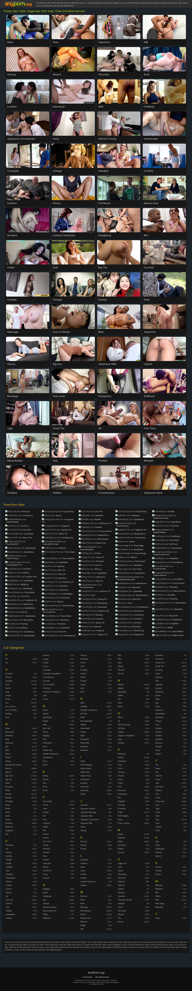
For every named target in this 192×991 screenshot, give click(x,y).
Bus (7, 834)
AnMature (136, 515)
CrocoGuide (28, 534)
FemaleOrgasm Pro (14, 565)
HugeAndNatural (159, 575)
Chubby (8, 885)
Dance (45, 710)
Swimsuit (159, 743)
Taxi (157, 772)
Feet (45, 819)
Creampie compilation (52, 674)
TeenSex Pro (66, 530)
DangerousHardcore (161, 554)
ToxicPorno (174, 526)
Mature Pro (100, 577)
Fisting (45, 845)
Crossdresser (48, 677)
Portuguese (122, 794)
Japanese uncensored (89, 819)
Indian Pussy (85, 776)
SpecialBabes (178, 631)
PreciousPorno (106, 531)
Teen (157, 783)
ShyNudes (173, 587)
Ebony (45, 776)
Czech (45, 699)
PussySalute (29, 592)
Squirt (157, 706)
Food (45, 856)
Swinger (158, 746)
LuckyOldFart (177, 579)
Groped (83, 681)
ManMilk (97, 519)
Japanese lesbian (87, 809)
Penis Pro (62, 632)
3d (6, 663)
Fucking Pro (102, 599)
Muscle (121, 674)
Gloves (83, 663)
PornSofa (61, 624)
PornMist (171, 595)
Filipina (46, 834)
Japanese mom (86, 816)
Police (120, 779)
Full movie (47, 871)
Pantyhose (122, 761)
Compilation (10, 914)
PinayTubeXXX (12, 544)
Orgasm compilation (126, 736)
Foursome (47, 863)
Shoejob (121, 903)
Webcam (158, 885)
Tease (157, 779)
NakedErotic (139, 519)
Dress (45, 761)
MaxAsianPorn (179, 591)
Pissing (121, 776)
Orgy (120, 739)
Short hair (122, 911)
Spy (157, 703)
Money (120, 666)
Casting (8, 856)
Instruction (84, 787)
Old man (121, 728)
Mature (83, 914)
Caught (8, 863)
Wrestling (159, 907)
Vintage (158, 871)
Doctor (45, 732)
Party (120, 765)
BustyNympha (142, 595)
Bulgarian (9, 830)
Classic (8, 892)
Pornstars (122, 790)
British (8, 819)
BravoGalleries (69, 558)
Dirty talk (47, 728)
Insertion (83, 783)
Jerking (83, 830)
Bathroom (9, 743)
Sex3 (93, 595)
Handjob (83, 706)
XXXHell (170, 512)
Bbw (7, 750)
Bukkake (9, 827)
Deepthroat (47, 717)
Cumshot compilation (51, 692)
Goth (82, 666)
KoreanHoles (177, 548)
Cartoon (8, 852)
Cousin (45, 666)
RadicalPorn (176, 522)
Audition (8, 714)
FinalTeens (63, 586)
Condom (8, 918)
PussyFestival (178, 583)
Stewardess (160, 714)
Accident (9, 674)
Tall (156, 765)
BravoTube (63, 590)
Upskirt (158, 856)
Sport (157, 699)
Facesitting (47, 801)
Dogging (46, 736)
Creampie (47, 670)
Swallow (158, 736)
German (46, 903)
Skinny (120, 922)
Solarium (158, 677)
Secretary (122, 878)
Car (6, 849)
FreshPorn (173, 599)
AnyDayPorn (140, 573)
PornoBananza (142, 607)
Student (158, 728)
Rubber (121, 849)
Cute (45, 695)
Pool (119, 787)
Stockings (159, 717)
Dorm (45, 746)
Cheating (9, 874)
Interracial (84, 790)
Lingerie (83, 885)
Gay (44, 900)
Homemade (85, 728)
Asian (7, 699)
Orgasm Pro (102, 634)
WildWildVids (30, 608)
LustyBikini (174, 624)
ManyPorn (136, 587)
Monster (121, 670)
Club (7, 907)
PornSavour (65, 598)
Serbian (121, 889)
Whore (158, 896)
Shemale (121, 896)
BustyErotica (140, 534)
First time (47, 841)
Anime (8, 688)
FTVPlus (97, 553)
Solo (157, 681)
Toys (157, 819)
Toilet (157, 816)
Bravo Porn (27, 538)
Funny (45, 874)
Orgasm (121, 732)
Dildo (45, 725)
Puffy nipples (123, 816)
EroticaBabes (67, 594)
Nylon (120, 706)
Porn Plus (26, 596)
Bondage (9, 801)
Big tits (8, 779)
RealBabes (174, 558)
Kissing (83, 841)
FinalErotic (100, 631)
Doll (44, 739)
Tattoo (157, 768)
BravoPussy (139, 631)
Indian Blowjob (86, 765)
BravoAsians (103, 539)
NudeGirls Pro (31, 600)
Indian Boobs (85, 768)
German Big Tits (49, 911)
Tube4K (170, 627)
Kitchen (83, 845)
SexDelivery (29, 632)
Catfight (8, 860)
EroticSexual (140, 561)
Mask (82, 903)
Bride (7, 816)
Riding (120, 841)
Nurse (120, 703)
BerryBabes (138, 549)
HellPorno (62, 548)
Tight (157, 809)
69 (6, 659)
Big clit (8, 772)
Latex (82, 867)
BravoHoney (103, 603)
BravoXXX (173, 616)
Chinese (8, 882)
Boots (7, 805)
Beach (8, 757)
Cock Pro (98, 512)
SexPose (25, 526)
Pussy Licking (123, 823)
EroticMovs (138, 619)
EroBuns (24, 628)
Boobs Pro (100, 623)
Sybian (158, 754)
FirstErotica (28, 515)
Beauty (8, 761)
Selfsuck (121, 885)
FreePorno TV (104, 591)
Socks (158, 674)
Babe (7, 728)
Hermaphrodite (86, 721)
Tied (157, 805)
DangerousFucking (160, 518)
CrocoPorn (137, 623)
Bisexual (9, 787)
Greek (82, 677)
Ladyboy (83, 863)
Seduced (121, 882)
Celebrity (9, 867)
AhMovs (134, 557)
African (8, 677)
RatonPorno (28, 604)
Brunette (8, 823)
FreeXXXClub (141, 512)
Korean (83, 849)
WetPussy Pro (105, 523)
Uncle (157, 845)
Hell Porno (173, 544)
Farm (45, 809)
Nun (119, 699)
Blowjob (8, 798)
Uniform (158, 852)
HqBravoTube (177, 635)
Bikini (7, 783)
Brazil (7, 812)
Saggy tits (122, 863)
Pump (120, 819)
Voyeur (158, 874)
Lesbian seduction (87, 882)
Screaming (122, 874)
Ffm (44, 830)
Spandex (158, 684)
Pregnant (121, 801)
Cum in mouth (48, 684)
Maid (82, 900)
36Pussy (97, 569)
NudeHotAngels (12, 522)
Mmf (119, 659)
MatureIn (97, 627)
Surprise (158, 732)
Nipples (121, 688)
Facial (45, 805)
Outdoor (121, 743)
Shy (119, 918)
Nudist (120, 695)
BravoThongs (140, 553)
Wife (157, 900)
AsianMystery (67, 538)
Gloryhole (84, 659)
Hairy (82, 703)
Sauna (120, 871)
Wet (157, 892)
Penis (120, 768)
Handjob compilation (88, 710)
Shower (121, 914)
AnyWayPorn (177, 620)
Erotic (45, 787)
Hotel (82, 736)
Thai (157, 794)
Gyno (82, 692)
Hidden (83, 725)
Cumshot (46, 688)
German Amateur (50, 907)
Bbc (7, 746)
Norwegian (122, 692)
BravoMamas (177, 562)
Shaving (121, 892)
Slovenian (159, 659)
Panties (121, 757)
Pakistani (121, 754)
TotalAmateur (30, 616)
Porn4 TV (99, 565)
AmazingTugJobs (87, 549)
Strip (157, 725)
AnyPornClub (30, 548)
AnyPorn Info (140, 538)
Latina (82, 871)
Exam (45, 790)
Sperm (158, 695)
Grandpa (83, 670)
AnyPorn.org (18, 4)
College (8, 911)
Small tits (159, 666)
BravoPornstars (122, 526)
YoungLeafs (65, 526)
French (45, 867)
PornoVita (99, 619)
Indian (82, 761)
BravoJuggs (139, 545)
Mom (120, 663)
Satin (120, 867)
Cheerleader (10, 878)
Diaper (45, 721)
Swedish (158, 739)
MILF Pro (61, 570)
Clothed (8, 903)
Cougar (46, 659)
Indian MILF (85, 772)
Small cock (160, 663)
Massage (84, 907)
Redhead (121, 838)
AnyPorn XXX (31, 577)
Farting (45, 812)
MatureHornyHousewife (125, 579)
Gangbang (47, 896)
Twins (157, 830)
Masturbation (85, 911)
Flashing (46, 849)
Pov (119, 798)
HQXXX (60, 602)
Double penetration (50, 754)
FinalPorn (25, 573)
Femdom (46, 823)
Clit (6, 896)
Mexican (83, 922)
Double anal (48, 750)
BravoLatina (139, 611)
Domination (47, 743)
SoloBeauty (28, 588)
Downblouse (48, 757)
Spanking (159, 692)
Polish (120, 783)
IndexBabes (28, 581)
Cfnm (7, 871)
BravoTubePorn (49, 612)
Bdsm (7, 754)
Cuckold (46, 681)
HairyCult (61, 574)
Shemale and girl (125, 900)
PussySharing (68, 512)
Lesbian (83, 878)
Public (120, 812)
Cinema (8, 889)
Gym (82, 688)
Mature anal (85, 918)
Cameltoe (9, 845)
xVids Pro (99, 581)
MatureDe (99, 515)
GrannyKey (64, 620)
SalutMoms (138, 565)
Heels (82, 717)
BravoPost (137, 599)
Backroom (9, 732)
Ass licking (10, 706)
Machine (83, 896)
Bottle (7, 809)
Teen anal (159, 787)
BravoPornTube (159, 569)
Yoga (157, 918)
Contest (46, 655)
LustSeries (26, 569)
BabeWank (63, 562)
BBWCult (25, 585)
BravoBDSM (29, 636)
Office (120, 717)
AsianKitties (65, 628)
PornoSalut (174, 540)
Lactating (84, 860)
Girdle (45, 914)
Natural (121, 684)
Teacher (158, 776)
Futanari (46, 878)
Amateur (8, 681)
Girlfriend (46, 918)
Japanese (84, 805)
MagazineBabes (159, 532)
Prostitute (122, 809)
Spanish (158, 688)
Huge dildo (84, 743)
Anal (7, 684)
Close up (9, 900)
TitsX (129, 603)
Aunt (7, 717)
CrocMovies (139, 615)
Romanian (122, 845)
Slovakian (159, 655)
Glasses (83, 655)
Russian (121, 852)
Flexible (46, 852)
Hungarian (84, 746)
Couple (45, 663)
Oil (119, 721)
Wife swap (159, 903)
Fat (44, 816)
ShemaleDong (68, 606)
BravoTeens (28, 620)
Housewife (84, 739)
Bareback (9, 736)
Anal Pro (24, 612)
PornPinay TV (68, 582)
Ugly (157, 841)
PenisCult (25, 512)
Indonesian (84, 779)
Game (45, 892)
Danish (45, 714)
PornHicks (100, 561)
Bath (7, 739)
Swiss (157, 750)
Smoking (158, 670)
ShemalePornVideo (50, 544)
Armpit (8, 695)
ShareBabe (137, 591)
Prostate (121, 805)
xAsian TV (100, 557)
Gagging (46, 889)
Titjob (157, 812)
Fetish (45, 827)
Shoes (120, 907)
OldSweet (99, 615)
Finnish (46, 838)
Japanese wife (86, 823)
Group (82, 684)
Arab (7, 692)
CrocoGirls (27, 530)
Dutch (45, 765)
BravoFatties (66, 616)
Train (157, 823)
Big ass (8, 768)
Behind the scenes (13, 765)
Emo (45, 783)
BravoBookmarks (87, 587)
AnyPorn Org (103, 611)
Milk (119, 655)
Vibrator (158, 867)
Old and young (124, 725)
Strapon (158, 721)
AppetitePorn (103, 535)
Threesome (159, 801)
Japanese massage (88, 812)
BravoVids (136, 627)
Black (7, 790)
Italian (82, 794)
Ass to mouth (11, 710)
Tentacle (158, 790)
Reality (120, 834)
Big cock (9, 776)
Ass (7, 703)
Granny (83, 674)
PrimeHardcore (69, 636)
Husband (84, 750)
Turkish (158, 827)
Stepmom (159, 710)
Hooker (83, 732)
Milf (81, 929)
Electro (46, 779)
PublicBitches (141, 583)
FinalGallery (102, 573)
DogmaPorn (139, 634)
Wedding (158, 889)
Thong (157, 798)
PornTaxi (24, 624)
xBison (58, 515)
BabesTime (101, 543)
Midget (83, 925)
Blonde (8, 794)
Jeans (82, 827)
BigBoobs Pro (141, 530)
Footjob (46, 860)
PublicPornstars (12, 558)
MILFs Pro (63, 534)
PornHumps (175, 536)
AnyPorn (60, 566)
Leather (83, 874)
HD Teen (83, 714)
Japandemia (29, 552)
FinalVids (98, 527)
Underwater (159, 849)
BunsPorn (62, 578)
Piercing (121, 772)
